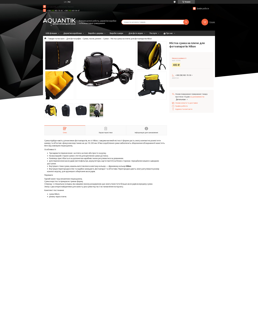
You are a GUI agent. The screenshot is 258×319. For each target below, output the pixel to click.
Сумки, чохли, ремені (92, 39)
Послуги (153, 33)
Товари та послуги (56, 39)
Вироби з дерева (95, 33)
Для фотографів (73, 39)
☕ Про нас (168, 33)
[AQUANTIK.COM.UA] (59, 22)
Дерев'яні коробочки (72, 33)
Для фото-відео (136, 33)
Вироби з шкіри (116, 33)
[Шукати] (186, 22)
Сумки (106, 39)
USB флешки (51, 33)
